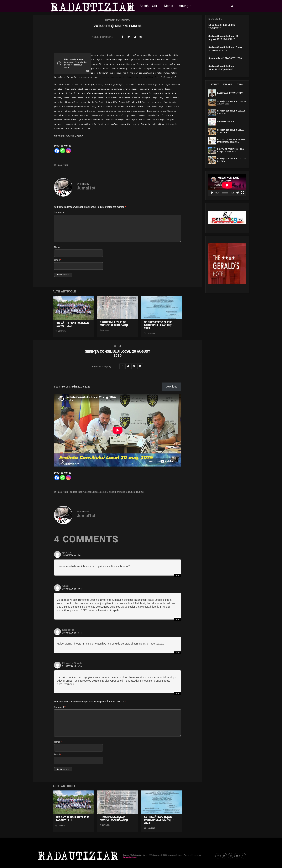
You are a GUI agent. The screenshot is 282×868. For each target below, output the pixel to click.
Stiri (155, 6)
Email (57, 259)
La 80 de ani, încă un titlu (221, 25)
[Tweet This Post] (128, 36)
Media (168, 6)
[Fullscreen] (242, 192)
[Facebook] (56, 150)
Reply (177, 575)
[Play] (212, 192)
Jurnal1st (86, 188)
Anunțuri (185, 6)
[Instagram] (68, 150)
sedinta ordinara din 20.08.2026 (72, 386)
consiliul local (92, 492)
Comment (60, 212)
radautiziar (139, 492)
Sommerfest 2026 (218, 58)
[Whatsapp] (62, 150)
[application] (227, 185)
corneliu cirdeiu (108, 492)
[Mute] (237, 192)
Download (171, 386)
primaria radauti (124, 492)
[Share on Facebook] (122, 36)
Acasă (144, 6)
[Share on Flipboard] (134, 36)
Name (58, 247)
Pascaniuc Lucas (130, 857)
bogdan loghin (77, 492)
